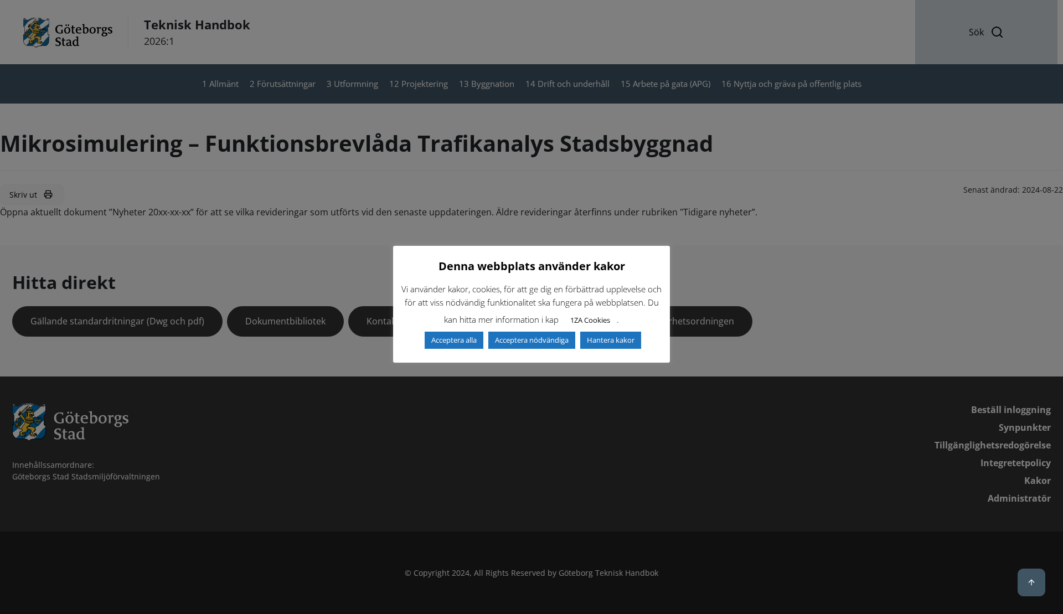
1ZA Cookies (590, 320)
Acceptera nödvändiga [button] (532, 340)
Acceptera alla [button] (454, 340)
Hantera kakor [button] (610, 340)
